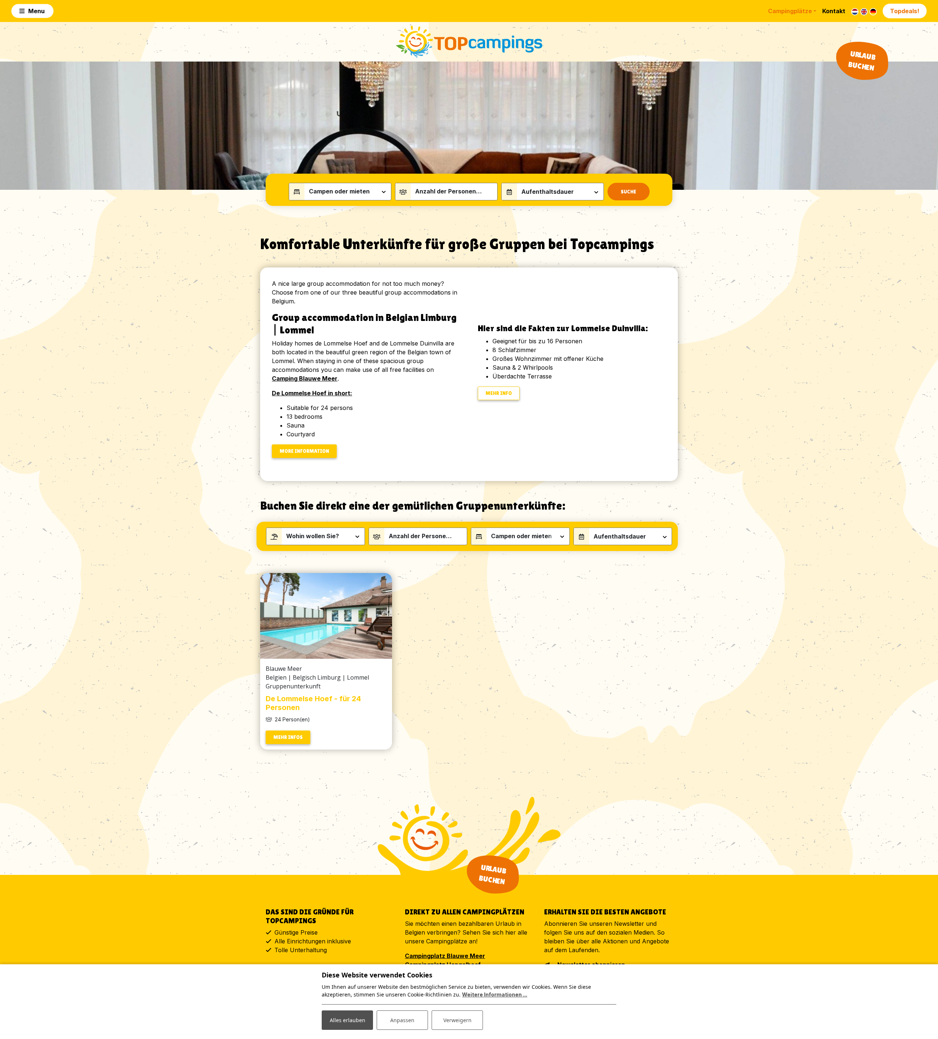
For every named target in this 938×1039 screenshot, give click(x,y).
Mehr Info (498, 393)
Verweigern (457, 1020)
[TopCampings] (469, 42)
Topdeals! (904, 11)
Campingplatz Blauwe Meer (445, 955)
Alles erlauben (347, 1020)
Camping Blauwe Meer (304, 378)
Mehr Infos (288, 737)
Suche (628, 192)
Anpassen (402, 1020)
